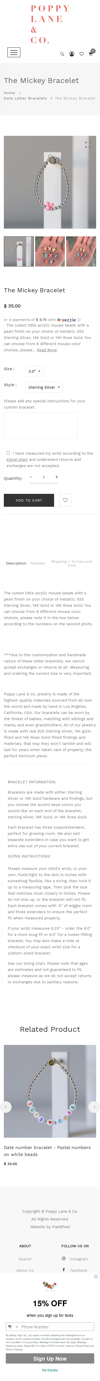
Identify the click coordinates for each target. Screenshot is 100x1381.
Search (25, 1259)
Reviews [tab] (38, 563)
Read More (47, 350)
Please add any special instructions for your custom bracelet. (44, 404)
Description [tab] (16, 563)
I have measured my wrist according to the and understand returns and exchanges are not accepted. (49, 459)
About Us (25, 1270)
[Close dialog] (96, 1277)
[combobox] (12, 1327)
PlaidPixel (61, 1227)
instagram (79, 1259)
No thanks (50, 1369)
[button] (50, 319)
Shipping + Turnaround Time (71, 563)
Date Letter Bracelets (25, 98)
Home (9, 93)
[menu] (13, 52)
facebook (78, 1270)
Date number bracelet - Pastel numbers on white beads (47, 1151)
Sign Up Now (50, 1358)
